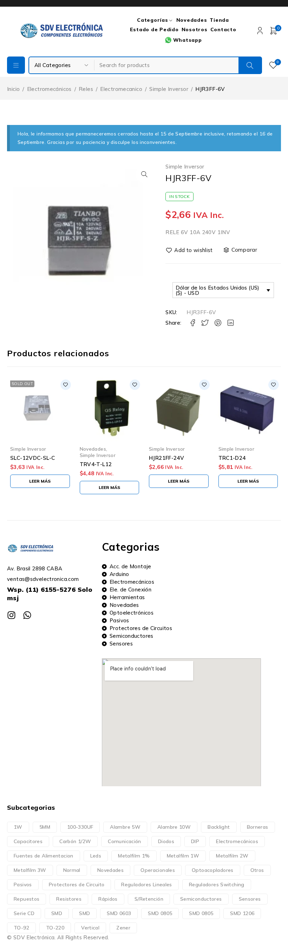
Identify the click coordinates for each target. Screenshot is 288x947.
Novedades (93, 449)
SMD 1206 (242, 913)
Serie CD (24, 913)
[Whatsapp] (27, 615)
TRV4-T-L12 (96, 464)
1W (18, 827)
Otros (257, 870)
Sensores (250, 899)
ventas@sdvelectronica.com (43, 579)
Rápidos (108, 899)
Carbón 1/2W (75, 841)
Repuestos (26, 899)
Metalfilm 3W (30, 870)
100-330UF (80, 827)
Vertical (90, 928)
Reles (86, 89)
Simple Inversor (168, 89)
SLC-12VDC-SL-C (32, 458)
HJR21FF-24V (166, 458)
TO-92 (21, 928)
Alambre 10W (174, 827)
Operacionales (157, 870)
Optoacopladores (213, 870)
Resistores (68, 899)
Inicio (13, 89)
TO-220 (55, 928)
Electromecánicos (49, 89)
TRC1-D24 (232, 458)
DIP (195, 841)
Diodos (166, 841)
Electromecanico (121, 89)
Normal (71, 870)
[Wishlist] (189, 250)
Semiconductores (201, 899)
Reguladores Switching (216, 884)
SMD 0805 (160, 913)
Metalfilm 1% (134, 856)
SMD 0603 (119, 913)
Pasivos (23, 884)
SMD (56, 913)
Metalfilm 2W (232, 856)
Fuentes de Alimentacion (43, 856)
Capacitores (28, 841)
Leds (96, 856)
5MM (44, 827)
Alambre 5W (125, 827)
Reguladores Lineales (146, 884)
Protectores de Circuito (77, 884)
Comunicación (124, 841)
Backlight (219, 827)
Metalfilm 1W (183, 856)
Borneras (257, 827)
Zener (123, 928)
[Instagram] (11, 615)
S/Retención (149, 899)
